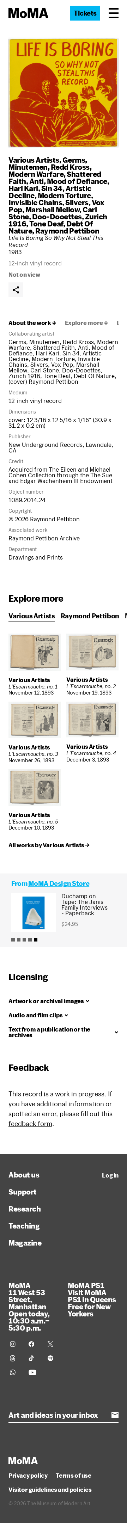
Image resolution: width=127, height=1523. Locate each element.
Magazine (24, 1242)
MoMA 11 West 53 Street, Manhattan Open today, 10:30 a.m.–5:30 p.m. (29, 1306)
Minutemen (28, 167)
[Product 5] (35, 940)
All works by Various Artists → (49, 845)
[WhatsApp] (15, 1372)
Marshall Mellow (52, 209)
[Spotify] (52, 1358)
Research (24, 1208)
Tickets (85, 13)
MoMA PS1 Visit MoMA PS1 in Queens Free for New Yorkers (92, 1299)
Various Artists (33, 160)
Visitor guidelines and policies (50, 1490)
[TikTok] (33, 1358)
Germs (73, 160)
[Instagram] (15, 1344)
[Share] (15, 289)
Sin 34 (51, 188)
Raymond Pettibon (67, 230)
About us (23, 1174)
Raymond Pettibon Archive (44, 538)
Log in (110, 1175)
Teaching (24, 1225)
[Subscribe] (115, 1415)
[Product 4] (30, 940)
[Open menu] (114, 13)
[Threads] (15, 1358)
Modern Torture (64, 195)
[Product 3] (24, 940)
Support (22, 1191)
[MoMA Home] (28, 13)
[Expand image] (63, 93)
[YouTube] (33, 1372)
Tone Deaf (46, 223)
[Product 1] (13, 940)
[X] (52, 1344)
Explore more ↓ (86, 323)
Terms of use (73, 1475)
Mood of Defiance (77, 181)
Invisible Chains (35, 202)
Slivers (77, 202)
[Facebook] (33, 1344)
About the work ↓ (32, 323)
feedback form (30, 1124)
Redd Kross (70, 167)
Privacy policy (27, 1475)
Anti (36, 181)
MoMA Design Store (58, 883)
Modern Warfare (36, 174)
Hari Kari (23, 188)
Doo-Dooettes (57, 216)
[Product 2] (18, 940)
